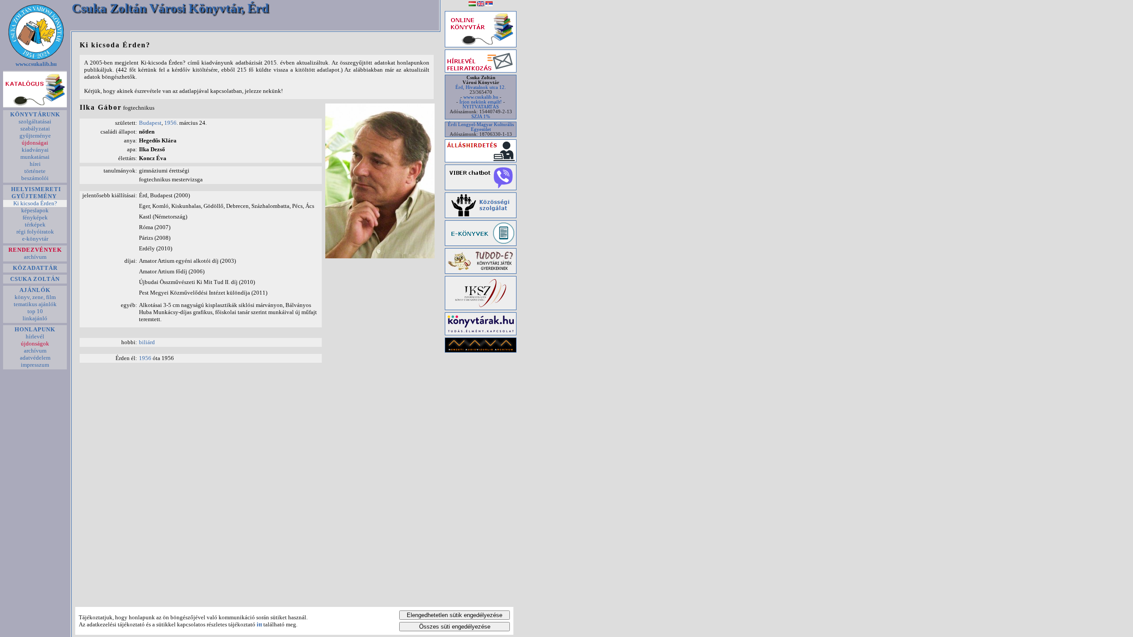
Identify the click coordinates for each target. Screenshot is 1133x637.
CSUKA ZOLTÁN (35, 279)
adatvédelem (35, 357)
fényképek (35, 217)
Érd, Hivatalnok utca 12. (480, 87)
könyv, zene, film (35, 297)
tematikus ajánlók (35, 304)
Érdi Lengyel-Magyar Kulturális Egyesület (481, 127)
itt (259, 624)
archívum (35, 256)
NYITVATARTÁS (480, 106)
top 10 (35, 311)
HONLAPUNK (35, 329)
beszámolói (35, 178)
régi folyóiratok (35, 231)
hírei (35, 164)
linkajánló (35, 318)
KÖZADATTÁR (35, 268)
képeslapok (35, 210)
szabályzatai (35, 128)
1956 (170, 122)
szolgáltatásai (35, 121)
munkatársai (35, 156)
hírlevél (35, 336)
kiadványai (35, 149)
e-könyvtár (35, 238)
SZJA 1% (480, 116)
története (35, 171)
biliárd (147, 342)
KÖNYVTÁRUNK (35, 114)
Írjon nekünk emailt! (480, 102)
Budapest (150, 122)
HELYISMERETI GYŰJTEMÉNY (35, 193)
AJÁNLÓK (35, 290)
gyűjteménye (35, 135)
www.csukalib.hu (36, 64)
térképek (35, 224)
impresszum (34, 364)
